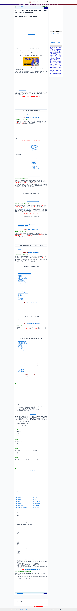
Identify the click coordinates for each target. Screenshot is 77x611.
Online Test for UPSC (36, 499)
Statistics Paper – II (20, 297)
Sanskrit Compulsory (34, 160)
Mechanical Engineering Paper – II (23, 226)
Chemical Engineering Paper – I (22, 277)
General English (20, 285)
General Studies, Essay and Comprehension (24, 114)
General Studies (20, 345)
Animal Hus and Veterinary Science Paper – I (24, 273)
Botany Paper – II (20, 276)
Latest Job (52, 33)
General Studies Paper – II (34, 167)
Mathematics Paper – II (21, 291)
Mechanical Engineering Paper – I (23, 225)
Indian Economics (20, 346)
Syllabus (58, 33)
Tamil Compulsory (33, 161)
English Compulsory (34, 145)
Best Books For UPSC (36, 507)
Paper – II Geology (20, 370)
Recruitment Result (40, 2)
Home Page (58, 42)
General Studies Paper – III (35, 168)
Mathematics (19, 249)
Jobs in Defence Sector (22, 90)
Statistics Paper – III (21, 349)
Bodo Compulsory (33, 148)
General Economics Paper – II (22, 342)
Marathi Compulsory (34, 154)
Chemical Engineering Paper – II (22, 278)
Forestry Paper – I (20, 283)
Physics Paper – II (20, 295)
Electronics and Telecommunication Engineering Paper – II (26, 224)
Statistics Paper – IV (21, 350)
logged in (20, 602)
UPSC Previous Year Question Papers (21, 507)
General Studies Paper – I (34, 166)
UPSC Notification (18, 497)
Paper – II (19, 320)
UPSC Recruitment (33, 414)
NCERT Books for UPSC (36, 501)
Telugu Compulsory (34, 162)
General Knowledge (20, 286)
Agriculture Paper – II (21, 272)
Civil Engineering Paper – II (22, 282)
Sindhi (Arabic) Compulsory (35, 159)
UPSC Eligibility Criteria (19, 505)
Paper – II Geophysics (21, 371)
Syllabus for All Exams (33, 470)
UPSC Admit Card (18, 499)
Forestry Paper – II (20, 284)
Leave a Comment (18, 13)
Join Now (45, 593)
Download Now (45, 6)
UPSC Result (18, 501)
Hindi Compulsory (33, 150)
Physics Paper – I (20, 294)
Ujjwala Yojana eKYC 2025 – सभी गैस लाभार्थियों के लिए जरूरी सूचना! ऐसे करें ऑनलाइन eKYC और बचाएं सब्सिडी (55, 52)
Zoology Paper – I (20, 298)
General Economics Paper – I (22, 341)
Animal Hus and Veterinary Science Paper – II (24, 274)
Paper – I (19, 319)
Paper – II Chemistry (21, 369)
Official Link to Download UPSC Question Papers (32, 569)
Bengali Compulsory (34, 147)
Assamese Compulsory (34, 146)
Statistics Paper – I (20, 296)
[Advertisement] (38, 609)
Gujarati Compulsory (34, 149)
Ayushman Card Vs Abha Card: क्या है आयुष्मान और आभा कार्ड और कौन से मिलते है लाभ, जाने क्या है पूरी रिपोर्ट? (56, 68)
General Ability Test (20, 248)
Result (51, 35)
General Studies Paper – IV (35, 169)
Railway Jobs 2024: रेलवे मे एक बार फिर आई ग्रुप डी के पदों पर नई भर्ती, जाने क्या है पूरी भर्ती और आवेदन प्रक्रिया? (55, 65)
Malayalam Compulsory (34, 153)
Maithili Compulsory (34, 152)
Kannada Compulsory (34, 151)
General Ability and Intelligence (22, 113)
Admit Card (58, 35)
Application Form (53, 42)
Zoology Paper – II (20, 299)
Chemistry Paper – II (21, 280)
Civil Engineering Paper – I (21, 218)
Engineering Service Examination (27, 209)
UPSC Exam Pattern (36, 505)
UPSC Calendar (18, 503)
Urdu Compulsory (33, 163)
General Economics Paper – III (22, 343)
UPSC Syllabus (35, 497)
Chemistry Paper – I (20, 279)
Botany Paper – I (20, 275)
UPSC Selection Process (36, 503)
